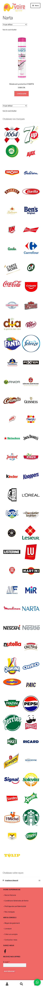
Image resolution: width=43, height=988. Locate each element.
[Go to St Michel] (12, 817)
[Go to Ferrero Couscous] (12, 362)
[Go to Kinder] (12, 476)
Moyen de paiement (12, 923)
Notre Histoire (10, 895)
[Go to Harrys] (31, 419)
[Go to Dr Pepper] (31, 324)
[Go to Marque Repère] (12, 571)
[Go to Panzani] (12, 703)
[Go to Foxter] (31, 362)
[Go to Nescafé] (12, 627)
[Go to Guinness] (31, 400)
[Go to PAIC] (31, 684)
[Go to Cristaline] (12, 305)
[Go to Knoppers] (31, 476)
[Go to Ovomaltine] (12, 681)
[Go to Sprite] (31, 798)
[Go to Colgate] (31, 286)
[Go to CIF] (31, 267)
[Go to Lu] (31, 552)
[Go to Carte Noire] (12, 267)
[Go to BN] (12, 229)
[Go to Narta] (31, 608)
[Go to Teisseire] (31, 836)
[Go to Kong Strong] (12, 495)
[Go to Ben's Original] (31, 210)
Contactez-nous (10, 940)
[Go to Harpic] (12, 419)
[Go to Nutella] (12, 644)
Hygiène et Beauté (11, 880)
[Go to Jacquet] (12, 457)
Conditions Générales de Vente (16, 900)
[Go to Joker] (31, 457)
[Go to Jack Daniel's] (31, 438)
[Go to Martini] (31, 571)
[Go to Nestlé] (31, 627)
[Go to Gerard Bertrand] (31, 381)
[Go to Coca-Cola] (12, 283)
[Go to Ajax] (31, 153)
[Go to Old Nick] (31, 646)
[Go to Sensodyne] (31, 760)
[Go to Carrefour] (31, 248)
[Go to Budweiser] (31, 229)
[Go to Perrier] (12, 722)
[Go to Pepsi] (31, 703)
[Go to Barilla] (31, 191)
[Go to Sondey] (12, 798)
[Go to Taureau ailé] (12, 836)
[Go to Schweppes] (12, 760)
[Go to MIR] (31, 589)
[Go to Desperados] (31, 305)
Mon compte (7, 984)
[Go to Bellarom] (12, 210)
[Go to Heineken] (12, 438)
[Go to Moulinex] (12, 608)
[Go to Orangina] (12, 665)
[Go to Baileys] (12, 191)
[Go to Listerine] (12, 552)
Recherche (21, 984)
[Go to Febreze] (31, 343)
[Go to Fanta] (12, 343)
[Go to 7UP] (31, 134)
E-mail (6, 962)
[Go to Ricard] (31, 741)
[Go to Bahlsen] (31, 172)
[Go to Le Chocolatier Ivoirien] (31, 514)
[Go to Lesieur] (31, 533)
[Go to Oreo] (31, 665)
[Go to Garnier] (12, 381)
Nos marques (9, 912)
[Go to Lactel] (12, 514)
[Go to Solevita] (31, 779)
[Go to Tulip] (12, 855)
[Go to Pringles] (31, 722)
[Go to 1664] (12, 134)
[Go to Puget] (12, 741)
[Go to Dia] (12, 324)
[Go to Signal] (12, 779)
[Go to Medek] (12, 589)
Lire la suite (21, 93)
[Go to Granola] (12, 400)
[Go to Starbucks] (31, 817)
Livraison (8, 928)
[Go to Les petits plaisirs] (12, 533)
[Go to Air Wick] (12, 150)
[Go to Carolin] (12, 248)
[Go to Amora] (12, 172)
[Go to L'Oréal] (31, 495)
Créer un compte (11, 934)
